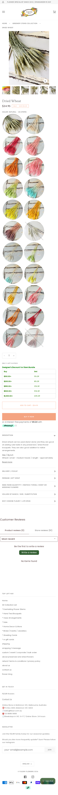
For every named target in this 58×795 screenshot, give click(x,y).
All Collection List (9, 605)
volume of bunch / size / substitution (19, 494)
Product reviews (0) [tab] (14, 530)
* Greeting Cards (9, 635)
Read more (7, 462)
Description (7, 435)
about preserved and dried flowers (18, 657)
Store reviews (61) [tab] (43, 530)
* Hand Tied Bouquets (11, 613)
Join (50, 750)
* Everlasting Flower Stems (13, 609)
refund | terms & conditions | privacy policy (21, 661)
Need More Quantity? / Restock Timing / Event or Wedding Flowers (24, 486)
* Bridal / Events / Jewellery (14, 631)
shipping (6, 644)
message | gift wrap (11, 478)
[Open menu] (6, 12)
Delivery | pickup (10, 471)
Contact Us (7, 699)
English (26, 764)
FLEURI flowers (27, 771)
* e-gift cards (8, 639)
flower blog (7, 674)
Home (4, 23)
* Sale (4, 622)
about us (6, 665)
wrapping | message (11, 648)
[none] (13, 124)
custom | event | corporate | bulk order (19, 652)
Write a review (29, 552)
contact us (6, 669)
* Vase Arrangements (11, 618)
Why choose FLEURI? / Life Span (16, 501)
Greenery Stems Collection (25, 23)
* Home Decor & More (12, 626)
